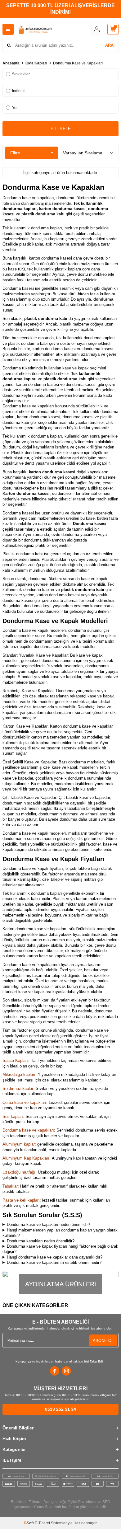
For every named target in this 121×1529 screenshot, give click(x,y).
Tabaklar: (10, 1186)
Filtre (15, 152)
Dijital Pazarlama (82, 1502)
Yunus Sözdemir (47, 1507)
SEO (106, 1502)
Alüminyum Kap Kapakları (25, 1158)
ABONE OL (103, 1340)
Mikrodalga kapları (18, 1074)
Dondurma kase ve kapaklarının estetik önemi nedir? (54, 1262)
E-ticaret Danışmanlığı (47, 1502)
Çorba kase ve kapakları (24, 1102)
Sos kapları (12, 1116)
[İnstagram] (66, 1371)
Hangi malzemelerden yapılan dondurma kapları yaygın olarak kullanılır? (60, 1233)
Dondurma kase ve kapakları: (28, 1130)
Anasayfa (11, 63)
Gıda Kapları (36, 63)
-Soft (29, 1523)
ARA (109, 45)
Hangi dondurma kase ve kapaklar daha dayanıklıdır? (54, 1257)
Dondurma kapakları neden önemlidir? (40, 1241)
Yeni (16, 108)
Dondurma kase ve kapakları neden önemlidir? (48, 1224)
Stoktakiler (21, 74)
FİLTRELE (61, 128)
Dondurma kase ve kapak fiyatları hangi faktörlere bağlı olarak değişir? (60, 1249)
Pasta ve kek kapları (21, 1200)
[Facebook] (54, 1371)
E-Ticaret (42, 1523)
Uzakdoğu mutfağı (18, 1172)
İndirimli (18, 91)
